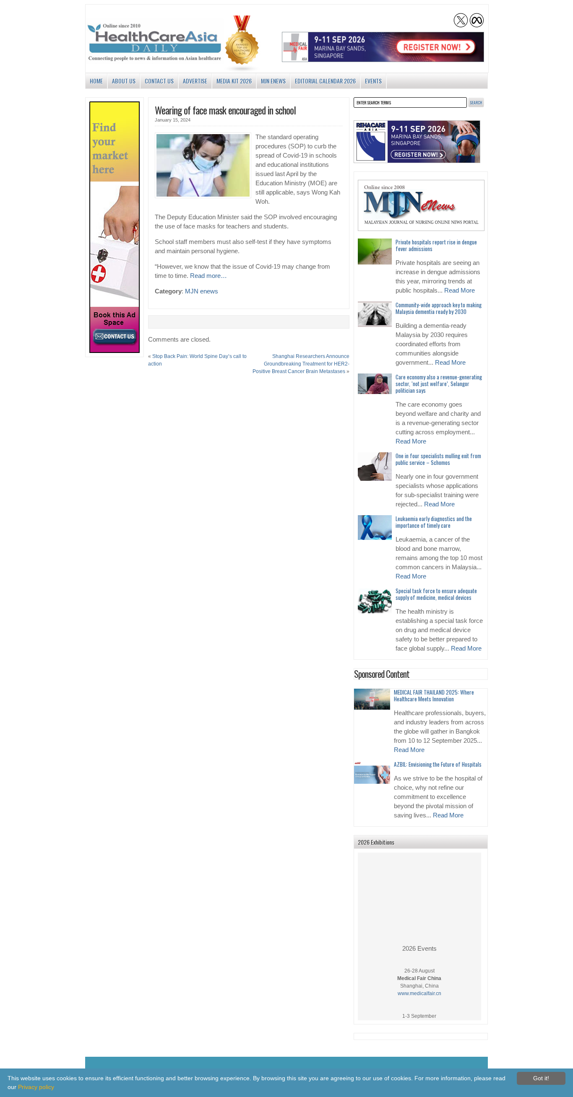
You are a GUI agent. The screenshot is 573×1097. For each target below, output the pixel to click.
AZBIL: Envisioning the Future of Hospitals (438, 764)
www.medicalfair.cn (419, 987)
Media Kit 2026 (234, 80)
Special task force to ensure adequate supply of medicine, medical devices (436, 594)
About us (123, 80)
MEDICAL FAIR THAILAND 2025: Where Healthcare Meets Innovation (434, 695)
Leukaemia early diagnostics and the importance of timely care (434, 521)
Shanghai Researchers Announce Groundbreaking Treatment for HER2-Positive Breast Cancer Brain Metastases (301, 363)
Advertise (195, 80)
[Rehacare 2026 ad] (417, 141)
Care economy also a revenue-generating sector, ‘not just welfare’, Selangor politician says (439, 383)
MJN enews (273, 80)
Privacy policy (36, 1087)
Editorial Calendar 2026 (325, 80)
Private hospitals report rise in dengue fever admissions (436, 245)
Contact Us (159, 80)
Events (373, 80)
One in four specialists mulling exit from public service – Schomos (438, 459)
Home (96, 80)
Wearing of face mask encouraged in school (225, 109)
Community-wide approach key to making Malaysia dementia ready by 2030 (439, 308)
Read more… (208, 275)
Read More (459, 290)
